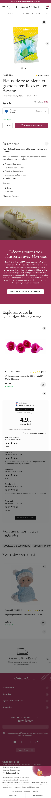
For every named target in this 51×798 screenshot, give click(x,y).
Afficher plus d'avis (25, 518)
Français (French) (23, 750)
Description (11, 143)
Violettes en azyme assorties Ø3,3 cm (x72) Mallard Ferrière (24, 378)
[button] (25, 68)
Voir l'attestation (24, 410)
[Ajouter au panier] (43, 384)
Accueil (5, 14)
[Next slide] (47, 44)
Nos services (7, 707)
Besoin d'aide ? (8, 687)
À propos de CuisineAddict (12, 700)
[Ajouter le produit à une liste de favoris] (44, 22)
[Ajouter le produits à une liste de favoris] (44, 328)
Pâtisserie (13, 14)
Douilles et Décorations (28, 14)
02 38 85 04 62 (12, 762)
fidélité (46, 102)
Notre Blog (6, 694)
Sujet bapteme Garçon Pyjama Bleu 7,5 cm (23, 614)
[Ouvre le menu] (3, 7)
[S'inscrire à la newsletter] (47, 727)
